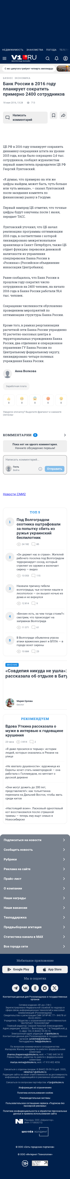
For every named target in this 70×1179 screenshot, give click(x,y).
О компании (13, 888)
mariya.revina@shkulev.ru (23, 1062)
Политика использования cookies (35, 1093)
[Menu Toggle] (4, 58)
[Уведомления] (56, 58)
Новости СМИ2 (14, 494)
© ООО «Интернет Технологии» (35, 1154)
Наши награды (15, 898)
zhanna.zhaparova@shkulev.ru (22, 1054)
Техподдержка (15, 917)
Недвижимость (13, 50)
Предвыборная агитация (23, 927)
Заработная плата (16, 386)
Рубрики (10, 859)
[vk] (25, 988)
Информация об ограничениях (35, 1087)
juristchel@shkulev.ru (40, 1039)
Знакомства (35, 50)
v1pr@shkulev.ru (55, 1082)
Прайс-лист (12, 879)
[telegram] (15, 988)
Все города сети (16, 946)
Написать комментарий (22, 118)
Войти (16, 470)
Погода (51, 50)
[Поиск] (47, 58)
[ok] (35, 988)
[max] (45, 988)
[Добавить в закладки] (53, 115)
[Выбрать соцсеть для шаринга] (63, 115)
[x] (54, 988)
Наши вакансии (15, 908)
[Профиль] (65, 58)
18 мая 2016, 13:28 (13, 102)
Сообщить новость (18, 849)
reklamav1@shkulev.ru (35, 1072)
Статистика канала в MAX (23, 937)
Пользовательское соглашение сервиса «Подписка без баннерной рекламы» (35, 1104)
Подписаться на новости (22, 840)
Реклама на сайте (17, 869)
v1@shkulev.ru (51, 1033)
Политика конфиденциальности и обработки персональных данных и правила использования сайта (35, 1112)
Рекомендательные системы (35, 1098)
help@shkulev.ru (43, 1041)
